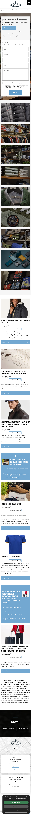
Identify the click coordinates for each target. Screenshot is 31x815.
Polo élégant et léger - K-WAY (10, 557)
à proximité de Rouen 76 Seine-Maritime (15, 611)
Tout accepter (16, 802)
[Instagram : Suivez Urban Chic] (14, 748)
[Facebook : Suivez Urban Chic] (17, 748)
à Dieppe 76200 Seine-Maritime (13, 607)
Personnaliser (16, 811)
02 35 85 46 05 (23, 729)
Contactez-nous (9, 729)
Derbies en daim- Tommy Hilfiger (11, 504)
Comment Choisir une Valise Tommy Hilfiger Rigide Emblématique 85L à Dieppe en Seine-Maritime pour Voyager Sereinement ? (14, 649)
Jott (15, 113)
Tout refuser (16, 806)
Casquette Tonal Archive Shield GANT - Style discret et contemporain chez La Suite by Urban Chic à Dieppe (15, 424)
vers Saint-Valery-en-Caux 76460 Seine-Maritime (15, 619)
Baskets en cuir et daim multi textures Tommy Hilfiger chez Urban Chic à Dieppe (13, 372)
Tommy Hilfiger (15, 134)
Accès (15, 769)
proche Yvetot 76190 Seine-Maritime (14, 614)
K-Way (15, 239)
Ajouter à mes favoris (15, 329)
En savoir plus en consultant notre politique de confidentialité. (15, 87)
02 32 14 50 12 (15, 786)
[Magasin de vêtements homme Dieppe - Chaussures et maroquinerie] (15, 4)
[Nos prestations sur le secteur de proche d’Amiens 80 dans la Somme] (5, 462)
